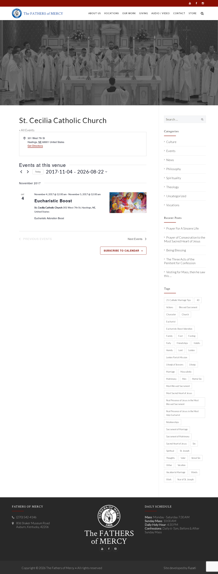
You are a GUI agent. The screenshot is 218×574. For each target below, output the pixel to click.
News (170, 160)
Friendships (182, 343)
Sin (194, 443)
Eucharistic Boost (53, 200)
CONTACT (179, 13)
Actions (169, 307)
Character (171, 314)
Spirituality (173, 178)
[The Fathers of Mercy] (37, 13)
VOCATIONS (111, 13)
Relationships (172, 422)
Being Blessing (176, 250)
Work (169, 479)
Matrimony (171, 378)
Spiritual (170, 450)
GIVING (143, 13)
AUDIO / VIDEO (160, 13)
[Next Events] (28, 172)
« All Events (26, 130)
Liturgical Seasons (174, 364)
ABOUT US (94, 13)
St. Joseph (184, 450)
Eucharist (170, 321)
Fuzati (192, 568)
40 (198, 300)
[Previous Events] (21, 172)
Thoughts (170, 458)
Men (184, 378)
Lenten (191, 350)
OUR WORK (129, 13)
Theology (172, 187)
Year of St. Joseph (185, 479)
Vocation (181, 465)
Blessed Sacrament (188, 307)
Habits (197, 343)
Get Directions (35, 145)
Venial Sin (195, 458)
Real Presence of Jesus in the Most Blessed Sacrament (182, 402)
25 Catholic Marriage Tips (178, 300)
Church (185, 314)
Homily (169, 350)
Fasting (191, 336)
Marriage (170, 371)
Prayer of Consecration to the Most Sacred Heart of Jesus (184, 239)
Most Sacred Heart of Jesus (179, 393)
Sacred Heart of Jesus (176, 443)
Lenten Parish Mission (176, 357)
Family (169, 336)
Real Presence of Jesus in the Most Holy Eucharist (182, 413)
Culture (171, 142)
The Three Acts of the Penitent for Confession (180, 261)
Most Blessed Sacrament (178, 386)
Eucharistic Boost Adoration (179, 328)
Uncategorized (176, 196)
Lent (180, 350)
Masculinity (186, 371)
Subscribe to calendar (121, 250)
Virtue (169, 465)
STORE (193, 13)
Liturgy (192, 364)
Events (170, 151)
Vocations (172, 205)
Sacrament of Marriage (177, 429)
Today (38, 171)
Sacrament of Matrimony (177, 436)
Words (194, 472)
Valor (183, 458)
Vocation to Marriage (175, 472)
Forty (168, 343)
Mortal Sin (197, 378)
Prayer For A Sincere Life (182, 228)
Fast (180, 336)
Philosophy (173, 169)
